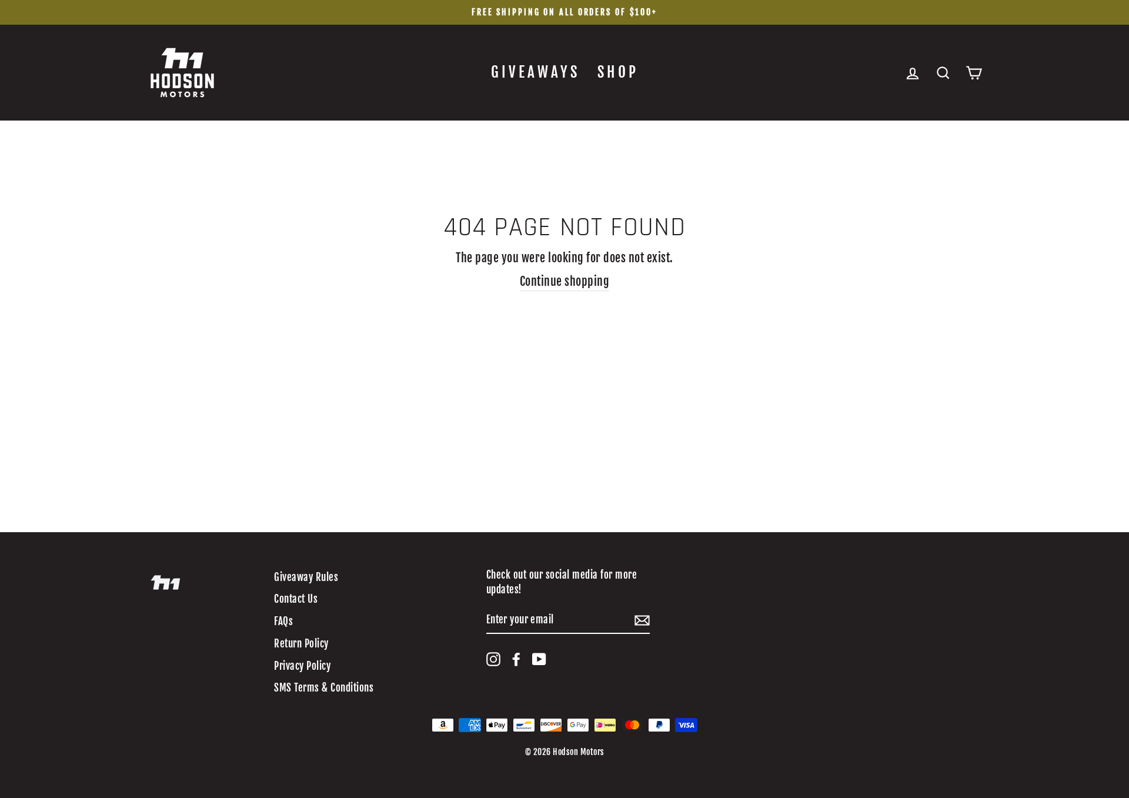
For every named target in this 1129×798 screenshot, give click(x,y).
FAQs (283, 621)
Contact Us (296, 599)
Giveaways (535, 72)
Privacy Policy (302, 666)
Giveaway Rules (306, 577)
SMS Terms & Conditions (323, 688)
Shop (618, 72)
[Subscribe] (642, 620)
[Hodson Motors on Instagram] (493, 659)
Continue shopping (565, 281)
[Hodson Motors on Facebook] (516, 659)
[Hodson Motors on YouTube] (539, 659)
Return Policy (301, 643)
